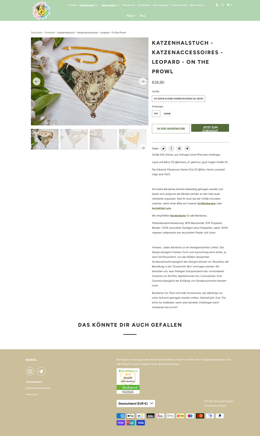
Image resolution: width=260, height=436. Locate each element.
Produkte (50, 32)
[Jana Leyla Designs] (41, 10)
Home (72, 5)
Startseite (36, 32)
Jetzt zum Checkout (210, 129)
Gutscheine (179, 5)
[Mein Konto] (217, 5)
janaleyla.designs (170, 364)
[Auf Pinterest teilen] (179, 148)
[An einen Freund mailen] (187, 148)
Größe (155, 91)
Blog (143, 15)
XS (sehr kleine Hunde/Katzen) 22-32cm (178, 98)
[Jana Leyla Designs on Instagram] (31, 371)
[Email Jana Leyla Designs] (42, 371)
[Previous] (37, 81)
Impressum (32, 394)
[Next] (143, 81)
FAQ (130, 15)
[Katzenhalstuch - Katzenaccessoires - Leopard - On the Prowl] (89, 81)
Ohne (167, 113)
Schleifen (144, 5)
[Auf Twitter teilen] (163, 148)
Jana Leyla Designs (223, 401)
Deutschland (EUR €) (133, 403)
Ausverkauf (161, 5)
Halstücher (87, 5)
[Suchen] (222, 5)
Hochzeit (129, 5)
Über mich (197, 5)
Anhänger (157, 106)
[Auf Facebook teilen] (171, 148)
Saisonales (108, 5)
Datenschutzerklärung (38, 388)
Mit (156, 113)
